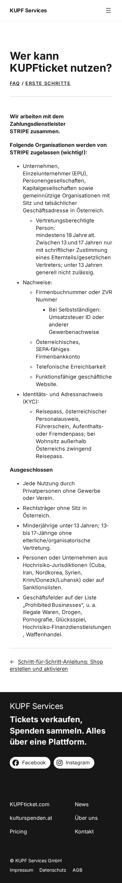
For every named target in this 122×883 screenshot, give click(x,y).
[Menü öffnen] (108, 10)
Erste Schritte (48, 83)
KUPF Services (28, 10)
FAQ (15, 83)
